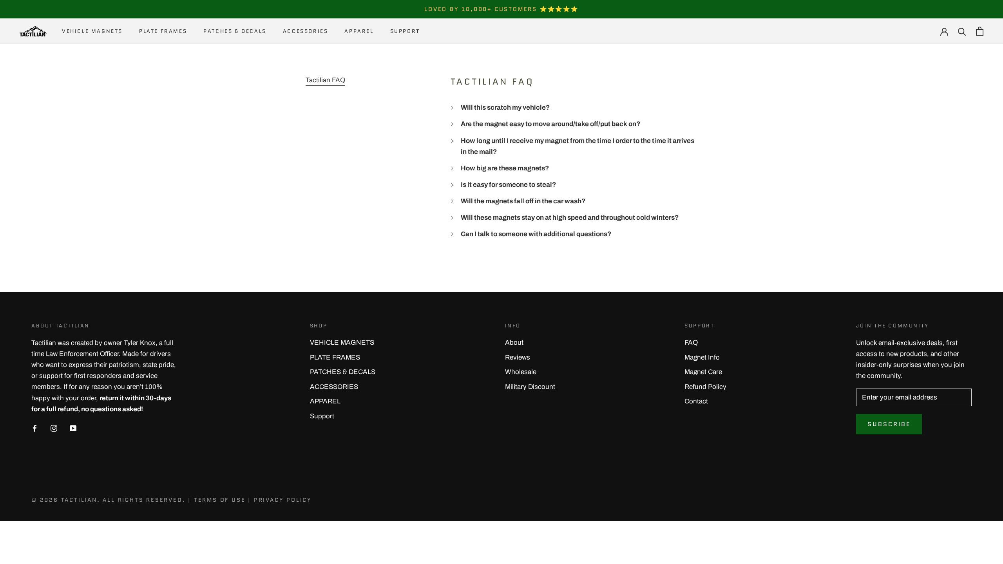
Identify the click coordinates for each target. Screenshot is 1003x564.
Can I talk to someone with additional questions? (536, 234)
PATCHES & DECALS (234, 31)
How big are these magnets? (505, 168)
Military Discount (530, 386)
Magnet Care (703, 372)
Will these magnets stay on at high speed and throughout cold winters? (570, 217)
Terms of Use (220, 500)
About (514, 342)
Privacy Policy (283, 500)
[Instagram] (54, 428)
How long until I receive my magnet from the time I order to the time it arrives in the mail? (577, 146)
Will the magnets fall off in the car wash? (523, 201)
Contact (696, 401)
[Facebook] (34, 428)
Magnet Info (702, 357)
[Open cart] (979, 31)
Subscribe (889, 424)
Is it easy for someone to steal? (508, 184)
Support (405, 31)
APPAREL (358, 31)
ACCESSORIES (305, 31)
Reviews (517, 357)
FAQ (691, 342)
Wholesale (520, 372)
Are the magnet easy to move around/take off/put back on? (550, 124)
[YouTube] (73, 428)
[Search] (962, 31)
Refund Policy (705, 386)
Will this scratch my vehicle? (505, 107)
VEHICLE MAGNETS (92, 31)
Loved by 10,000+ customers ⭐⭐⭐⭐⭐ (501, 9)
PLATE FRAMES (163, 31)
